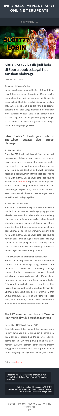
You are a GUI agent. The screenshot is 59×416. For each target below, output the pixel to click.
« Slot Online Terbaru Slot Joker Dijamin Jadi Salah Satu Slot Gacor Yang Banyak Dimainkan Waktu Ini (27, 377)
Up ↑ (30, 410)
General (18, 362)
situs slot (22, 181)
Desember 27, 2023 (14, 79)
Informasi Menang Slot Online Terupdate (29, 8)
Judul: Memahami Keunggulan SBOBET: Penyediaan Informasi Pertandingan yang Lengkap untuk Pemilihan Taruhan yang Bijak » (30, 389)
